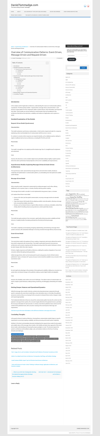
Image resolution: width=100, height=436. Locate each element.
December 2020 (69, 327)
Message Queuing (76, 210)
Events (81, 208)
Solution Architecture (72, 217)
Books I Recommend (55, 11)
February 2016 (69, 360)
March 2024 (68, 294)
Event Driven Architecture (71, 11)
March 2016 (68, 358)
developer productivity (75, 202)
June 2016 (68, 350)
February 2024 (69, 297)
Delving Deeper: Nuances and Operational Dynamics (25, 92)
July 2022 (68, 310)
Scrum (67, 158)
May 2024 (68, 292)
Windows (68, 183)
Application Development (17, 336)
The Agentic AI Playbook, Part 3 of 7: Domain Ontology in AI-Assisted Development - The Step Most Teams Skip (76, 251)
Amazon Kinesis (69, 89)
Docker (67, 122)
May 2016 (68, 353)
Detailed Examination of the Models (22, 67)
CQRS (77, 201)
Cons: (20, 74)
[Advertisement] (50, 30)
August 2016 (68, 345)
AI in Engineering (69, 82)
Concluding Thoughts (18, 94)
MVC (67, 145)
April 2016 (68, 355)
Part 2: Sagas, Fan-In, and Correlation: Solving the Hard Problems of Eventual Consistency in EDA (34, 352)
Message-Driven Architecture (18, 338)
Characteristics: (21, 70)
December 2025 (69, 282)
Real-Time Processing (39, 338)
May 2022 (68, 315)
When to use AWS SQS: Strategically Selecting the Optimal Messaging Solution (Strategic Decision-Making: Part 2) (24, 374)
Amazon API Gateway (70, 84)
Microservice (83, 210)
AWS (67, 97)
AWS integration (79, 198)
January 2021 (68, 325)
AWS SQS (86, 198)
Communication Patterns (30, 336)
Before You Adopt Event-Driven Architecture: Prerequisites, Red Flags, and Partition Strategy (33, 356)
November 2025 (69, 284)
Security (67, 160)
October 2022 (69, 307)
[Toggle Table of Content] (46, 63)
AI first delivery (83, 195)
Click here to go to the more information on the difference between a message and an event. (33, 310)
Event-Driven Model (20, 85)
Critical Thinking (69, 115)
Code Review (73, 201)
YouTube (68, 186)
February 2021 (69, 322)
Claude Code (73, 200)
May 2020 (68, 332)
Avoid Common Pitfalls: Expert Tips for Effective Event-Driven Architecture (29, 360)
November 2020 (69, 330)
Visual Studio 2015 (70, 181)
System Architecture (16, 341)
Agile (67, 79)
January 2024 (68, 299)
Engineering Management (71, 125)
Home (12, 11)
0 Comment (59, 58)
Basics (67, 102)
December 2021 (69, 317)
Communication (69, 112)
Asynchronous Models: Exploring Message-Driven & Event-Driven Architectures (28, 76)
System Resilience (26, 341)
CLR (66, 107)
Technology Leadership (71, 173)
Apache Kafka (76, 197)
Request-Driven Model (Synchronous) (23, 69)
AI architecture (76, 195)
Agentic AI (68, 77)
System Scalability (36, 341)
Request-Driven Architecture (51, 338)
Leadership (68, 135)
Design (67, 117)
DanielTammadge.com (24, 4)
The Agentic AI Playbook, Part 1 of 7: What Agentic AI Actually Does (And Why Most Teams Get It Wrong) (77, 266)
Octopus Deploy (69, 148)
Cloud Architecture (81, 200)
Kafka (67, 130)
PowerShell (68, 150)
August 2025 (68, 287)
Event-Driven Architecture (43, 336)
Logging (67, 138)
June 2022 (68, 312)
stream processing (72, 219)
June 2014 (68, 363)
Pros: (20, 73)
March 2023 (68, 302)
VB (66, 176)
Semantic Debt (79, 212)
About (19, 11)
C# (66, 105)
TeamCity (68, 171)
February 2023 (69, 304)
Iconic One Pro (72, 432)
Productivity (68, 153)
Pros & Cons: (20, 71)
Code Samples (69, 110)
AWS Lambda (69, 100)
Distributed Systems (70, 204)
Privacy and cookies (16, 15)
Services (84, 212)
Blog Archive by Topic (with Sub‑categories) (35, 11)
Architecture (68, 94)
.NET (67, 194)
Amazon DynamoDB (70, 87)
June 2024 (68, 289)
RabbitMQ (68, 155)
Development (69, 120)
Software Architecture (71, 165)
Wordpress (87, 432)
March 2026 (68, 279)
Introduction (16, 65)
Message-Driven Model (20, 79)
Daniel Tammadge (16, 58)
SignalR (67, 163)
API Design (68, 92)
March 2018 (68, 340)
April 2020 (68, 335)
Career (68, 200)
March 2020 (68, 338)
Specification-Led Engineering (72, 168)
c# (66, 200)
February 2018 (69, 343)
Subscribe (71, 59)
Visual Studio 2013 (70, 178)
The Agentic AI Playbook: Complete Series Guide (37, 15)
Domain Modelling (79, 204)
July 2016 (68, 348)
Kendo (67, 133)
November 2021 (69, 320)
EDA (84, 204)
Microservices (29, 338)
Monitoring (68, 143)
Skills (87, 212)
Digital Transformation (82, 203)
